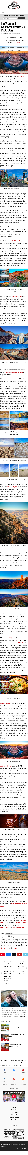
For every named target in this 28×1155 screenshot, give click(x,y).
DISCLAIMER (17, 43)
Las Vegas (21, 76)
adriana (4, 33)
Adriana (9, 936)
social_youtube (17, 1149)
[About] (14, 999)
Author (2, 933)
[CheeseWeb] (14, 5)
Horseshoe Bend (5, 703)
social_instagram (24, 1149)
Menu (3, 12)
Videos (14, 1107)
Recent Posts (9, 933)
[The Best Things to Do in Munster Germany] (5, 1047)
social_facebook (21, 1149)
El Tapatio (21, 643)
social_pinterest (22, 1149)
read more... (23, 1016)
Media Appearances (14, 1117)
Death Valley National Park (14, 372)
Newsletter (14, 1119)
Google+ (14, 948)
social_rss (26, 1149)
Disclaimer (3, 1146)
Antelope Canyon (6, 766)
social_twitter (19, 1149)
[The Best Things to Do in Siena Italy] (5, 1037)
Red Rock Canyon (18, 241)
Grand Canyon (12, 487)
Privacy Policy (22, 1144)
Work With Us (14, 1112)
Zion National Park (18, 928)
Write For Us (14, 1114)
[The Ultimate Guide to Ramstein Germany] (5, 1027)
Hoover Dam (17, 296)
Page (11, 638)
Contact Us (14, 1109)
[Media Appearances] (14, 1134)
